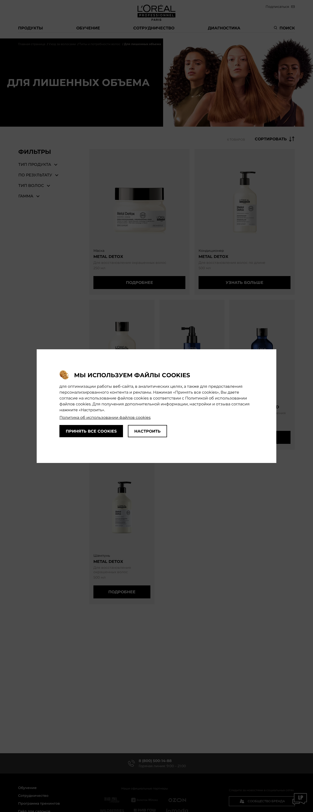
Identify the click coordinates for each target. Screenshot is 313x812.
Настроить (147, 431)
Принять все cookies (91, 431)
